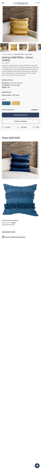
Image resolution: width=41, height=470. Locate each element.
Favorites (7, 127)
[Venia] (20, 3)
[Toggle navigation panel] (3, 3)
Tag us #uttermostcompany (15, 237)
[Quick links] (37, 465)
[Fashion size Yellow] (15, 103)
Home (3, 54)
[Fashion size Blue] (6, 103)
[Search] (36, 3)
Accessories (9, 54)
